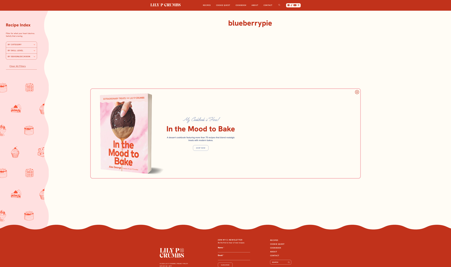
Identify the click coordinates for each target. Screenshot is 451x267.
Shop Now (200, 148)
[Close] (357, 92)
